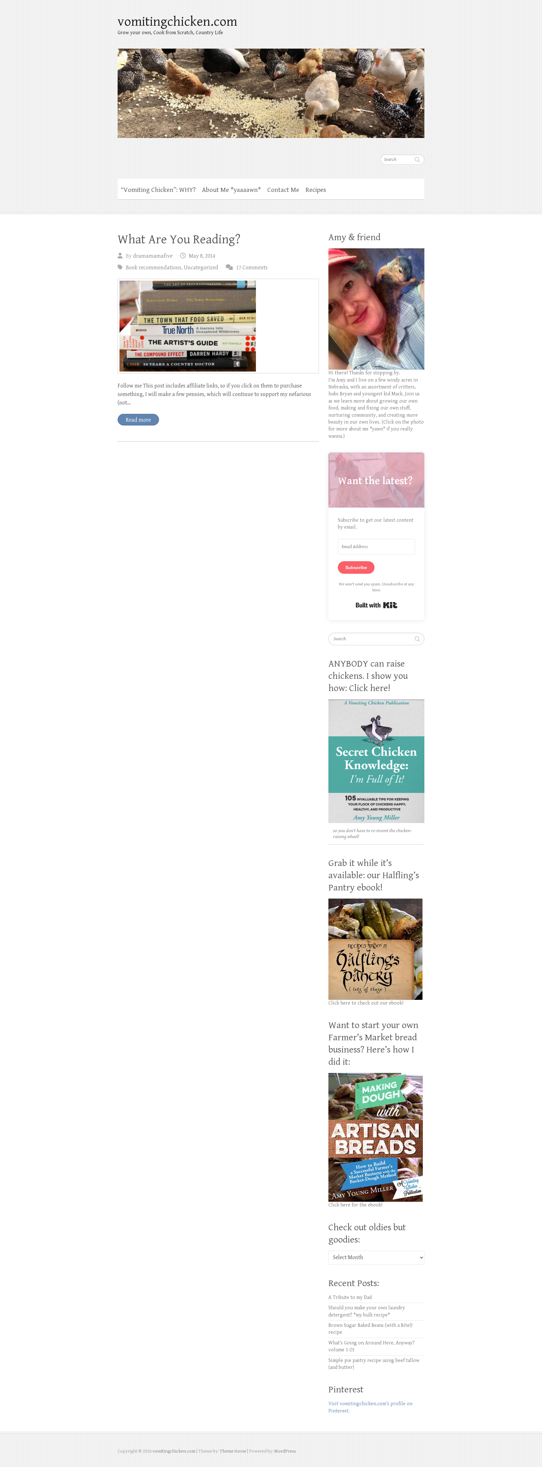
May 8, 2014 (202, 256)
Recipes (316, 190)
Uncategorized (201, 267)
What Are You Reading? (179, 239)
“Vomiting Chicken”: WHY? (158, 190)
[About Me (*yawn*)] (376, 252)
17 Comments (252, 267)
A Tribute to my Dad (350, 1298)
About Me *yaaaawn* (231, 190)
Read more (138, 420)
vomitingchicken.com (177, 21)
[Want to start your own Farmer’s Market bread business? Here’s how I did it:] (375, 1076)
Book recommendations (153, 267)
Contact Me (283, 190)
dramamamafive (153, 256)
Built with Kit (376, 605)
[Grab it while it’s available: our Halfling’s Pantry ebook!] (375, 902)
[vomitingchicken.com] (271, 89)
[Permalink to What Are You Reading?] (218, 326)
